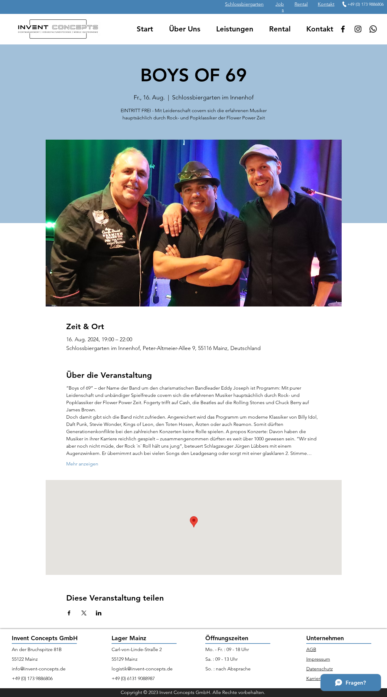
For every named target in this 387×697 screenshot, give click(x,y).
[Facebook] (342, 29)
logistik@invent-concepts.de (142, 669)
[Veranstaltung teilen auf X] (84, 613)
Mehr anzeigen (82, 464)
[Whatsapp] (373, 29)
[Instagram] (358, 29)
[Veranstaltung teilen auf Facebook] (69, 613)
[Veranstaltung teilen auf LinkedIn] (99, 613)
